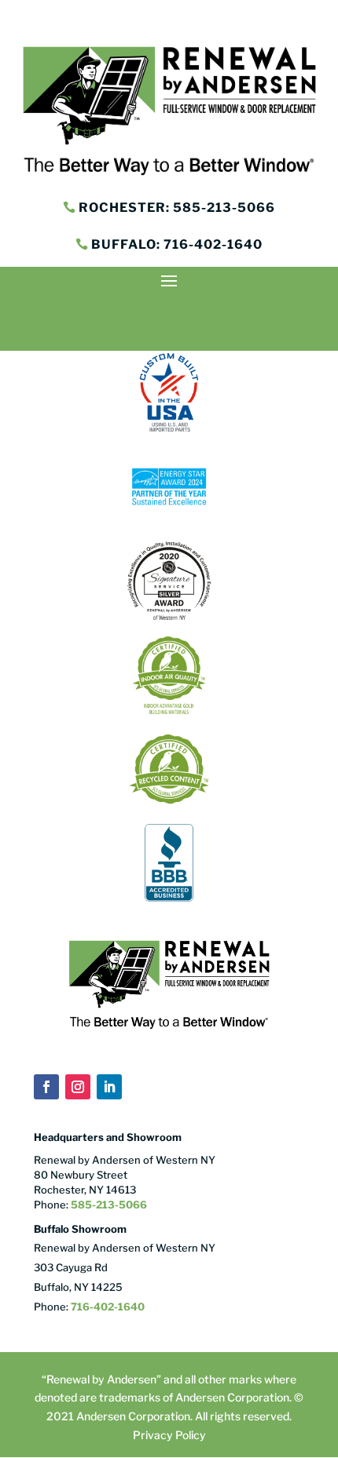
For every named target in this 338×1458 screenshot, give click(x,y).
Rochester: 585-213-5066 (177, 207)
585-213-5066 (107, 1204)
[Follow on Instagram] (77, 1086)
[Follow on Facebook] (46, 1086)
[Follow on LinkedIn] (109, 1086)
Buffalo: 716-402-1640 (177, 244)
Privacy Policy (169, 1435)
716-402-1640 (108, 1306)
